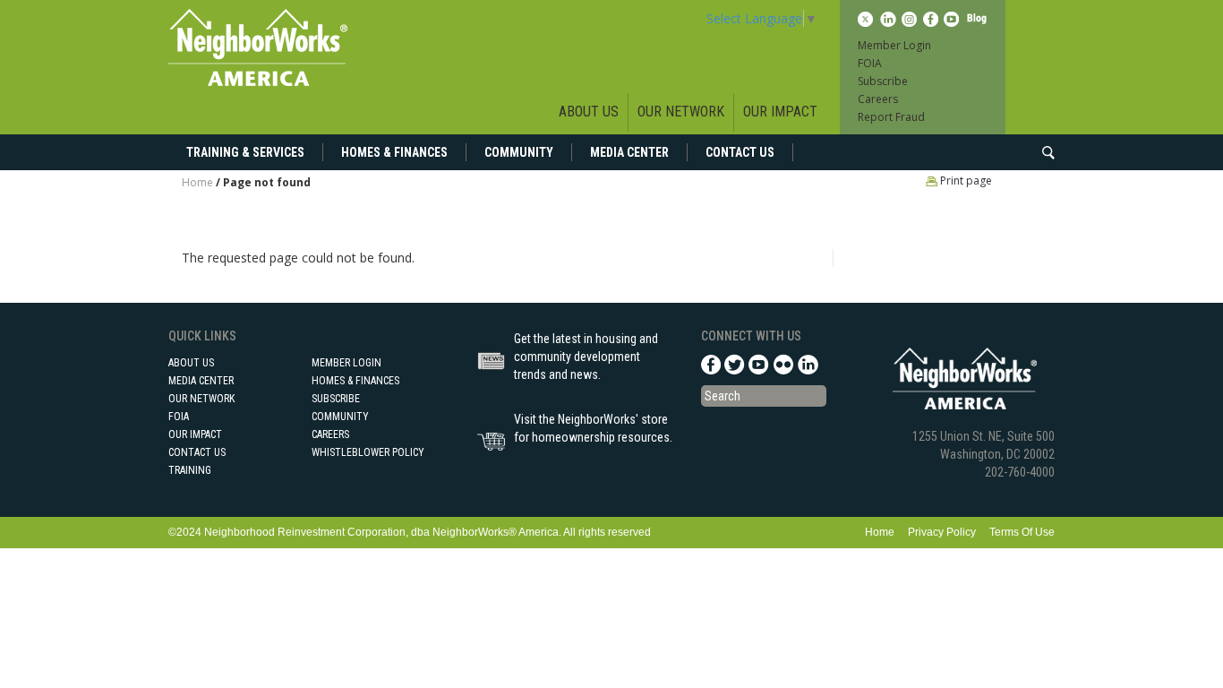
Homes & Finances (394, 152)
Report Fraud (891, 117)
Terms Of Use (1022, 532)
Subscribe (883, 81)
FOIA (870, 63)
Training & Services (245, 152)
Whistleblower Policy (368, 452)
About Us (589, 111)
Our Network (680, 111)
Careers (878, 99)
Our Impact (780, 111)
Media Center (629, 152)
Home (197, 182)
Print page (964, 180)
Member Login (894, 45)
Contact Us (740, 152)
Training (189, 470)
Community (518, 152)
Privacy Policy (942, 532)
